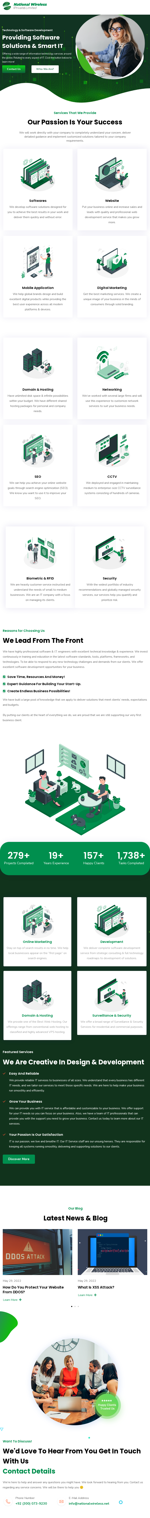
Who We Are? (45, 69)
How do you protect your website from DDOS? (33, 1290)
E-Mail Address (79, 1498)
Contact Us (13, 69)
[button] (71, 1306)
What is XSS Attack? (96, 1287)
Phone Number (25, 1498)
